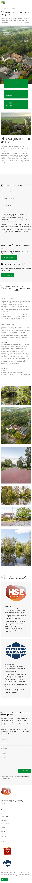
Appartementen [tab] (9, 198)
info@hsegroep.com (6, 823)
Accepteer (4, 879)
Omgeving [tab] (9, 205)
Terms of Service (4, 778)
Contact (3, 841)
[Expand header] (29, 2)
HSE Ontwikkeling (9, 8)
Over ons (3, 836)
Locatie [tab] (9, 191)
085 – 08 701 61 (5, 820)
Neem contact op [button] (24, 770)
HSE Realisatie (4, 831)
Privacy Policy (25, 776)
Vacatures (3, 839)
